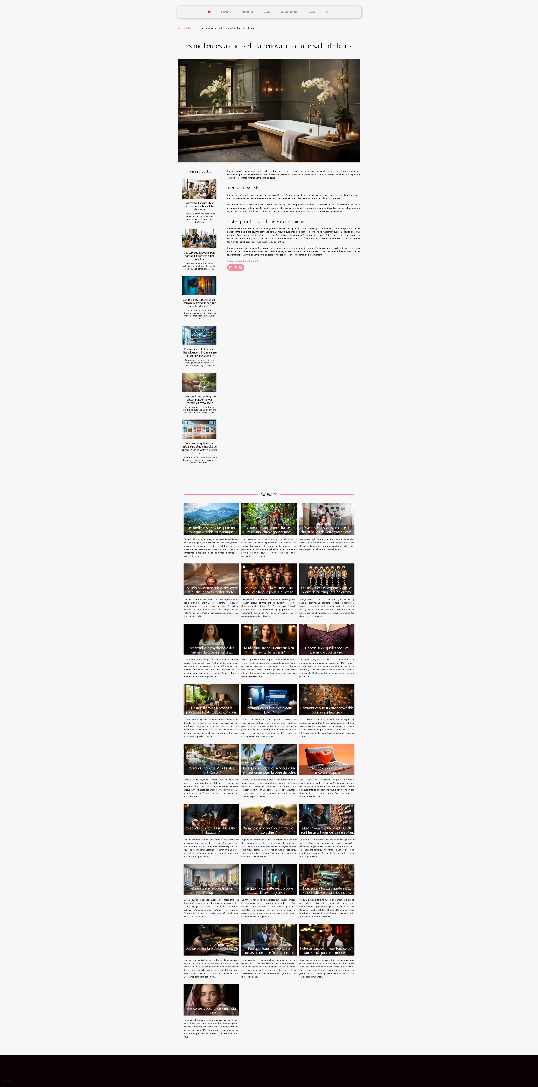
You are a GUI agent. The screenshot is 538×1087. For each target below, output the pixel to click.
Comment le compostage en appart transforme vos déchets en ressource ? (200, 399)
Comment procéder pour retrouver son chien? (269, 830)
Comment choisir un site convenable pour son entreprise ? (326, 710)
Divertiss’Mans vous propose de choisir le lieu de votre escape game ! (327, 532)
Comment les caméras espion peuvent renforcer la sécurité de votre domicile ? (199, 303)
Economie (226, 11)
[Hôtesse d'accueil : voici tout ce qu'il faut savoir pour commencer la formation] (326, 939)
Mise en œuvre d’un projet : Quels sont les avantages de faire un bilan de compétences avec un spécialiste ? (327, 834)
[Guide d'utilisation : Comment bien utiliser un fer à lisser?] (268, 639)
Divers (312, 11)
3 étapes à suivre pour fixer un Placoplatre (211, 890)
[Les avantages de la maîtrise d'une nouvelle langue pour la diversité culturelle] (268, 579)
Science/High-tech (289, 11)
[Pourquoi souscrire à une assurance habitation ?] (211, 819)
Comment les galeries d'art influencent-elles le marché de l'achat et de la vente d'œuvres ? (199, 448)
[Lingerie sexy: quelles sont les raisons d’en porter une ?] (326, 639)
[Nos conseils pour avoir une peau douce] (211, 999)
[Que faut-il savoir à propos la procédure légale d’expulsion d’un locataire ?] (211, 699)
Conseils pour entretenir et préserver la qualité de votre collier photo (211, 590)
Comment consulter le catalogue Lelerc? (269, 710)
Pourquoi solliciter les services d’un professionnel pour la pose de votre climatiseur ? (269, 772)
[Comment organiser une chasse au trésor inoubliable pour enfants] (268, 519)
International (247, 11)
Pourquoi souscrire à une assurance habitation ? (211, 830)
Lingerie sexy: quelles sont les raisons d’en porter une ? (327, 650)
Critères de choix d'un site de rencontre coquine (327, 770)
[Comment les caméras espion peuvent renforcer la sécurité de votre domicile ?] (199, 285)
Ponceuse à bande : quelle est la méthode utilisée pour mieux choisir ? (327, 892)
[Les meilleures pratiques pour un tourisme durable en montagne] (211, 519)
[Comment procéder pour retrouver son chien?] (268, 819)
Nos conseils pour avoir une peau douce (211, 1010)
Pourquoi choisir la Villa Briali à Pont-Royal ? (211, 770)
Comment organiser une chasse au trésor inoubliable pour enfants (269, 530)
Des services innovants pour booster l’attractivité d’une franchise (200, 256)
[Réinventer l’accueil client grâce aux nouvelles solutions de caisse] (199, 189)
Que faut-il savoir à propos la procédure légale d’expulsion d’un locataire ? (211, 712)
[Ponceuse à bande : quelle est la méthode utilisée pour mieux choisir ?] (326, 879)
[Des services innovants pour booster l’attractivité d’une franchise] (199, 238)
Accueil (181, 28)
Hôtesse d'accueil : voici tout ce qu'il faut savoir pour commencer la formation (326, 952)
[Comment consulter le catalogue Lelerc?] (268, 699)
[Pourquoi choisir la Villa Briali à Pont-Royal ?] (211, 759)
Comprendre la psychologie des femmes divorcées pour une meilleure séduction (211, 652)
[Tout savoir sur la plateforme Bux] (211, 939)
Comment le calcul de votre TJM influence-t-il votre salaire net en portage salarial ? (200, 352)
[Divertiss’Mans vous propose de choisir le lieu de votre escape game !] (326, 519)
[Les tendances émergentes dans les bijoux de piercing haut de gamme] (326, 579)
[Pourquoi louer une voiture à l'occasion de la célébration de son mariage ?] (268, 939)
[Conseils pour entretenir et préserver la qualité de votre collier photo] (211, 579)
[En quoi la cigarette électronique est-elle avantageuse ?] (268, 879)
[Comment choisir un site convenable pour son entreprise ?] (326, 699)
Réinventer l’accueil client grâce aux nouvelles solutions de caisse (199, 206)
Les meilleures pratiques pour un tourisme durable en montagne (211, 530)
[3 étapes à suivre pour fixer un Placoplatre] (211, 879)
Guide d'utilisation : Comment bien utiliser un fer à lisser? (269, 650)
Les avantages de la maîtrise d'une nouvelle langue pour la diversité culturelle (269, 592)
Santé (267, 11)
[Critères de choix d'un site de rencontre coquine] (326, 759)
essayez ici (311, 211)
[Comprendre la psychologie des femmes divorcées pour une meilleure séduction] (211, 639)
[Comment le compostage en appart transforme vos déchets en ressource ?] (199, 382)
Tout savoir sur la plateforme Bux (208, 948)
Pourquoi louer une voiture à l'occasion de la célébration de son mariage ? (269, 952)
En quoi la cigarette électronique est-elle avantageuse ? (269, 890)
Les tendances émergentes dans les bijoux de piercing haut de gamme (327, 590)
